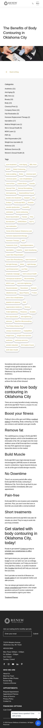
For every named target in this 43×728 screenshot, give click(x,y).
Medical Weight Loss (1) (13, 124)
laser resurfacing (30, 250)
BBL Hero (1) (9, 96)
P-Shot (34, 293)
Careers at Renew (9, 683)
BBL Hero (33, 164)
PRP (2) (7, 135)
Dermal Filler (10, 188)
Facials (24, 217)
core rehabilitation (26, 179)
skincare (9, 321)
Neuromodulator (12, 288)
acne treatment (11, 164)
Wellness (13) (10, 146)
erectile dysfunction (13, 207)
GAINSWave (22, 221)
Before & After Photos (10, 678)
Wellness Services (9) (12, 149)
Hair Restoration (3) (12, 114)
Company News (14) (12, 110)
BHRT (8, 169)
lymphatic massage (13, 274)
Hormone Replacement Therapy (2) (17, 117)
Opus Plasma (24, 293)
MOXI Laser (10, 283)
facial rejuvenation (12, 217)
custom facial (22, 183)
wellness (9, 340)
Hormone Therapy (12, 240)
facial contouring (22, 212)
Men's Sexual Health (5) (13, 128)
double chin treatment (13, 198)
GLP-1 (31, 221)
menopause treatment (13, 278)
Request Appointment (10, 692)
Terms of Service (9, 696)
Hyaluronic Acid (11, 245)
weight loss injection (24, 335)
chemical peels (11, 179)
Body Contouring (19, 169)
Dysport (27, 198)
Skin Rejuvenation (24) (13, 138)
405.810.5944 (8, 648)
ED (33, 198)
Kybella (19, 250)
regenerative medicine (14, 307)
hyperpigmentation (26, 245)
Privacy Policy (8, 699)
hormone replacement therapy (16, 236)
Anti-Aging (23, 164)
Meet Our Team (8, 676)
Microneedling (29, 278)
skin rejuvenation (12, 316)
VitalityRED (28, 331)
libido (22, 264)
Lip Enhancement (12, 269)
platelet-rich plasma (13, 302)
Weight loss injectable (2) (14, 142)
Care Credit (7, 710)
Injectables (10, 250)
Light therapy (31, 264)
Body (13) (8, 103)
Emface (8, 202)
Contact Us (7, 701)
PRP (24, 302)
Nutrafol (33, 288)
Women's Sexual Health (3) (14, 153)
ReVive (27, 307)
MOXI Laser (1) (10, 131)
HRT (23, 240)
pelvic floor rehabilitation (14, 297)
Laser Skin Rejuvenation (15, 255)
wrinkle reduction (12, 345)
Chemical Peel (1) (11, 106)
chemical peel (31, 174)
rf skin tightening (12, 312)
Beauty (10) (9, 99)
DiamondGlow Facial (26, 193)
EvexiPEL (26, 207)
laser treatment (30, 259)
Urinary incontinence (13, 331)
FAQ (31, 217)
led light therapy (11, 264)
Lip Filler (24, 269)
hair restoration (11, 226)
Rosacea (23, 312)
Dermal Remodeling (25, 188)
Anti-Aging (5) (10, 92)
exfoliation (9, 212)
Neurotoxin (24, 288)
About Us (6, 673)
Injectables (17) (10, 121)
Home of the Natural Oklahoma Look (19, 231)
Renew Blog (7, 681)
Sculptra (33, 312)
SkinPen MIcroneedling (23, 321)
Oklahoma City (11, 293)
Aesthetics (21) (10, 89)
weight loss (10, 335)
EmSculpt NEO (19, 202)
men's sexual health (29, 274)
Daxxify (32, 183)
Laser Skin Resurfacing (14, 259)
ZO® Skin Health (12, 350)
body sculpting (11, 174)
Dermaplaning (11, 193)
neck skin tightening (24, 283)
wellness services (21, 340)
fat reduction (10, 221)
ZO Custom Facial (27, 345)
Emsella (31, 202)
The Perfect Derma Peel (14, 326)
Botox (21, 174)
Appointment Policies (10, 694)
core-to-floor (10, 183)
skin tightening (26, 316)
